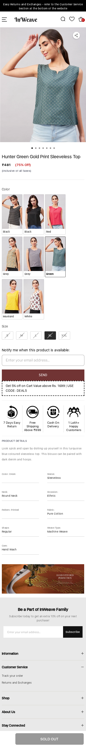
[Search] (60, 19)
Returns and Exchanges (17, 682)
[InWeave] (25, 19)
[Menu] (4, 19)
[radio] (12, 214)
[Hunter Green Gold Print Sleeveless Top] (43, 84)
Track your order (12, 675)
